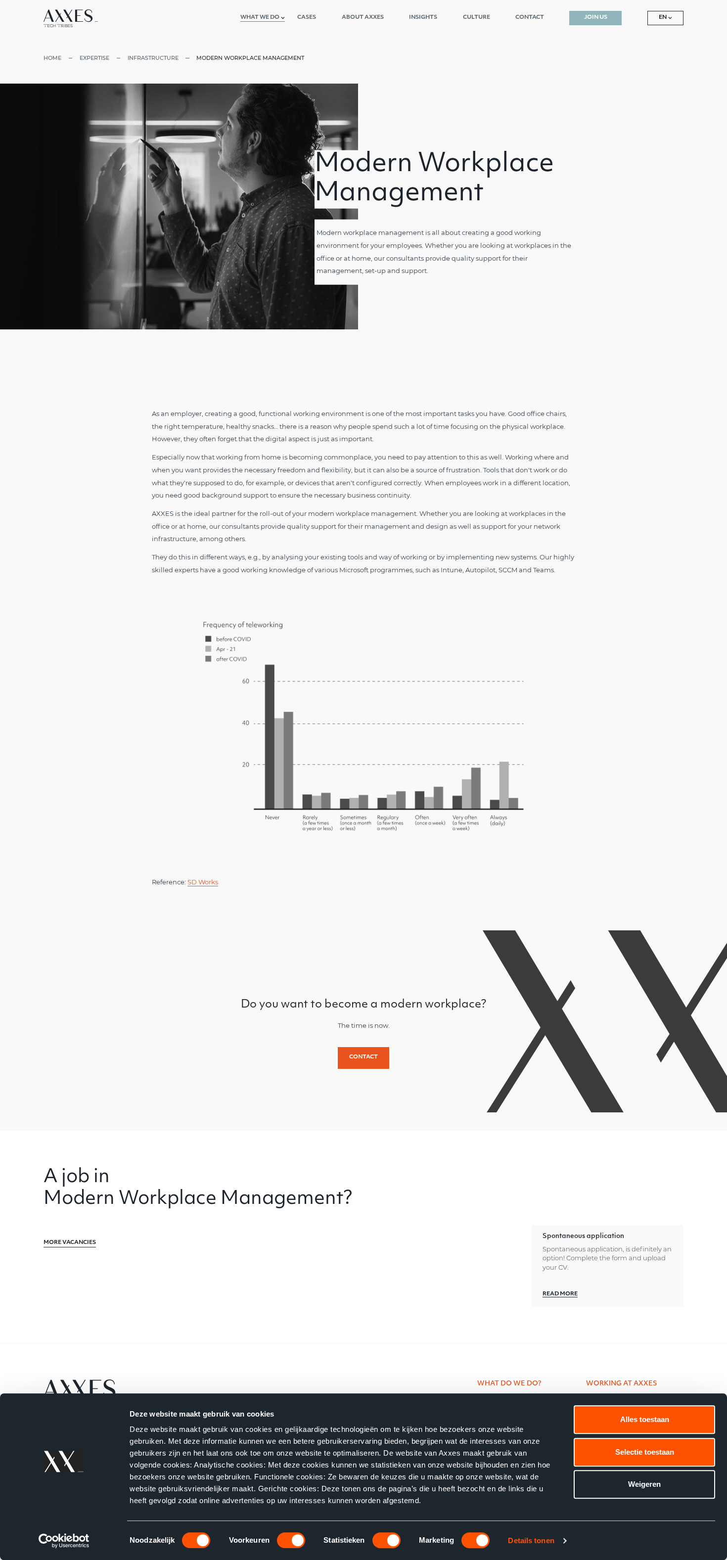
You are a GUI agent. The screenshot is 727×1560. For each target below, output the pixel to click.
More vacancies (70, 1242)
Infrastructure (153, 57)
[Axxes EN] (71, 18)
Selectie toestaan (644, 1452)
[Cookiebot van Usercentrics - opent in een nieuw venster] (64, 1540)
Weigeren (644, 1484)
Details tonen (531, 1540)
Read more (560, 1294)
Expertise (94, 57)
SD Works (202, 882)
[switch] (291, 1540)
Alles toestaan (644, 1419)
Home (52, 57)
